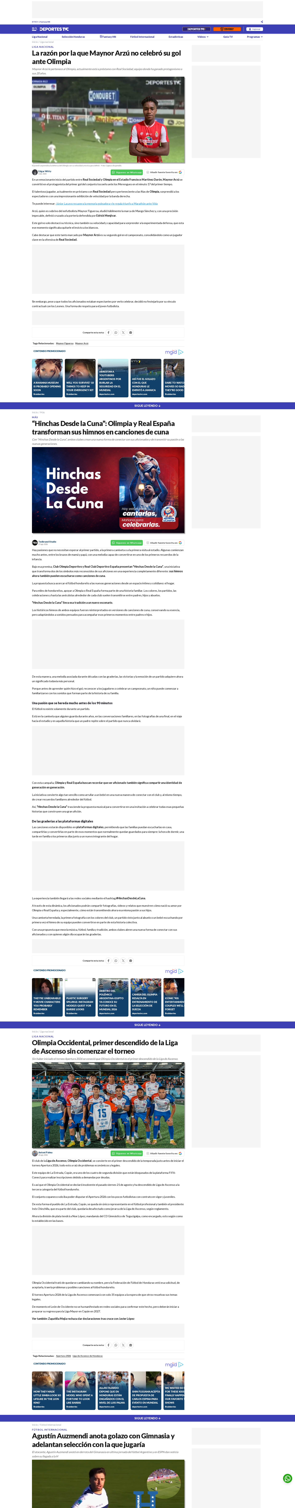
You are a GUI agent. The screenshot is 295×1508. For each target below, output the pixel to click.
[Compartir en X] (123, 332)
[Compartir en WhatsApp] (116, 332)
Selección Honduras (73, 36)
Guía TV (228, 36)
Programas (253, 36)
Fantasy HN (45, 22)
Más (42, 412)
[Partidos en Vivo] (196, 29)
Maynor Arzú (81, 343)
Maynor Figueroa (64, 343)
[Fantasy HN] (227, 29)
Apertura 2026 (63, 1356)
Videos (201, 36)
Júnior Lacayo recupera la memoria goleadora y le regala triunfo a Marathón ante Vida (107, 203)
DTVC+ (35, 22)
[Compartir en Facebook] (108, 332)
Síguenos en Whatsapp (129, 172)
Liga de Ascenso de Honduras (88, 1356)
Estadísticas (176, 36)
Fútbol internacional (50, 1424)
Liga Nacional (39, 36)
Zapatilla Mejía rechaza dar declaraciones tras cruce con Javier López (91, 1318)
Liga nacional (47, 41)
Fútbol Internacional (142, 36)
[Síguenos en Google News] (131, 332)
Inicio (35, 41)
